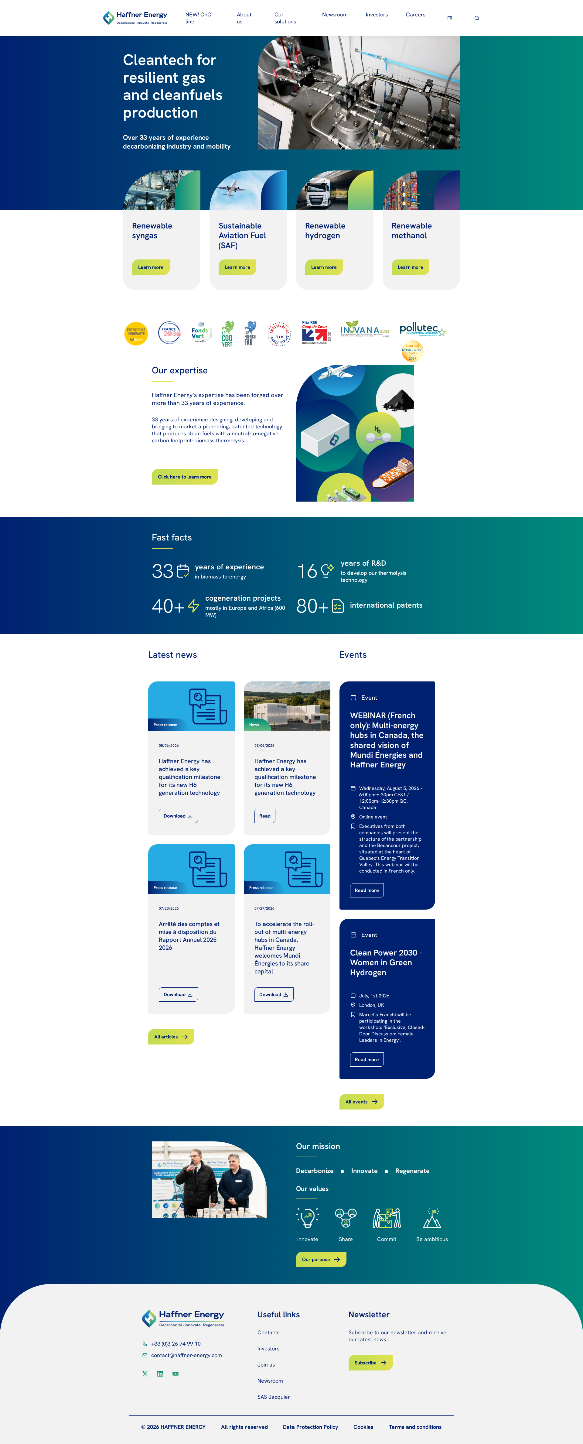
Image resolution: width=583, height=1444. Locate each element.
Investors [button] (377, 14)
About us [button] (244, 18)
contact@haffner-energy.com (186, 1355)
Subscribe (366, 1363)
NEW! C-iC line (198, 18)
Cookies (363, 1426)
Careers (415, 14)
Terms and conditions (415, 1426)
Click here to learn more (185, 477)
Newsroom (335, 14)
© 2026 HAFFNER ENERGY (173, 1426)
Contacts (268, 1332)
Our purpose (316, 1259)
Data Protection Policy (310, 1426)
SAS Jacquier (273, 1396)
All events (357, 1102)
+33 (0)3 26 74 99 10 (176, 1343)
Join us (266, 1364)
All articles (166, 1037)
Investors (268, 1348)
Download (175, 816)
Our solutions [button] (285, 18)
